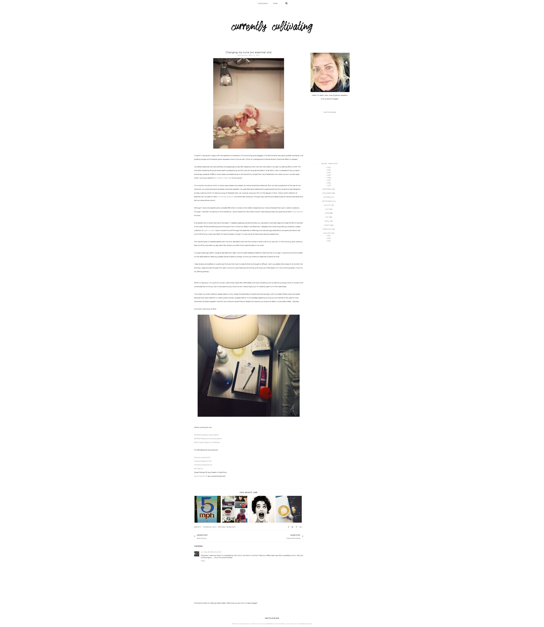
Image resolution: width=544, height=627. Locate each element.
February (327, 229)
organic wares (209, 230)
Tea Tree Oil (198, 469)
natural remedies (226, 527)
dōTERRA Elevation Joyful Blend (206, 435)
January (327, 233)
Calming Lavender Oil (202, 457)
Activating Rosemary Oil (203, 465)
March (327, 225)
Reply (203, 561)
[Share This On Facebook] (289, 527)
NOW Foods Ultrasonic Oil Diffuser (207, 442)
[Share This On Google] (301, 527)
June (327, 213)
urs (202, 552)
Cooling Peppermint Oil (203, 461)
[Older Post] (284, 536)
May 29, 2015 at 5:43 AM (212, 552)
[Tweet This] (292, 527)
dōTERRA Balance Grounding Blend (208, 439)
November (327, 193)
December (327, 189)
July (327, 209)
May (327, 217)
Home (275, 3)
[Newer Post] (209, 536)
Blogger (246, 624)
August (327, 205)
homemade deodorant (225, 197)
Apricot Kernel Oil (200, 476)
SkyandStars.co (305, 624)
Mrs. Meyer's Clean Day (222, 178)
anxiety (197, 527)
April (327, 221)
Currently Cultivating (275, 624)
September (327, 201)
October (327, 197)
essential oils (209, 527)
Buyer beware (297, 212)
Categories (263, 3)
